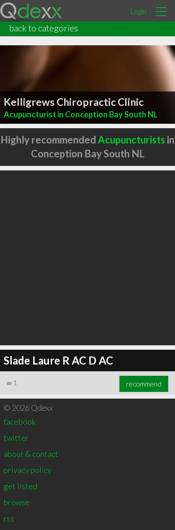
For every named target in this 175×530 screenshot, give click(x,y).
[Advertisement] (87, 257)
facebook (19, 421)
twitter (16, 438)
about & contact (31, 454)
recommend (144, 384)
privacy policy (28, 470)
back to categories (43, 27)
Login (138, 11)
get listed (20, 486)
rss (9, 518)
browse (17, 502)
